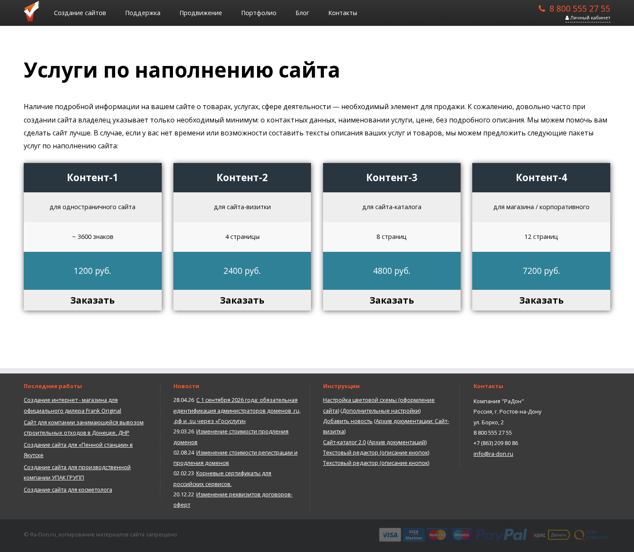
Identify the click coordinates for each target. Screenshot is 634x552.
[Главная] (34, 11)
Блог (302, 13)
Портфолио (258, 13)
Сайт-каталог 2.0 (344, 442)
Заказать (92, 300)
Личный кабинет (589, 17)
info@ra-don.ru (493, 454)
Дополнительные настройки (380, 410)
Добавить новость (348, 421)
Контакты (342, 13)
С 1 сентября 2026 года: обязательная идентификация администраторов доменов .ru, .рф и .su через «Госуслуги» (237, 410)
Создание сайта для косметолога (68, 489)
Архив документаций (397, 442)
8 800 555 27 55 (579, 8)
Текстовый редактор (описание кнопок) (376, 452)
